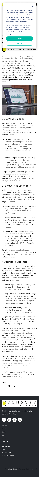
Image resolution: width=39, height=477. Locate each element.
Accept (19, 38)
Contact (5, 442)
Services (5, 432)
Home (4, 429)
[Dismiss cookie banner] (32, 7)
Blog (3, 449)
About (4, 438)
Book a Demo (7, 452)
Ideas (4, 435)
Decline (19, 43)
